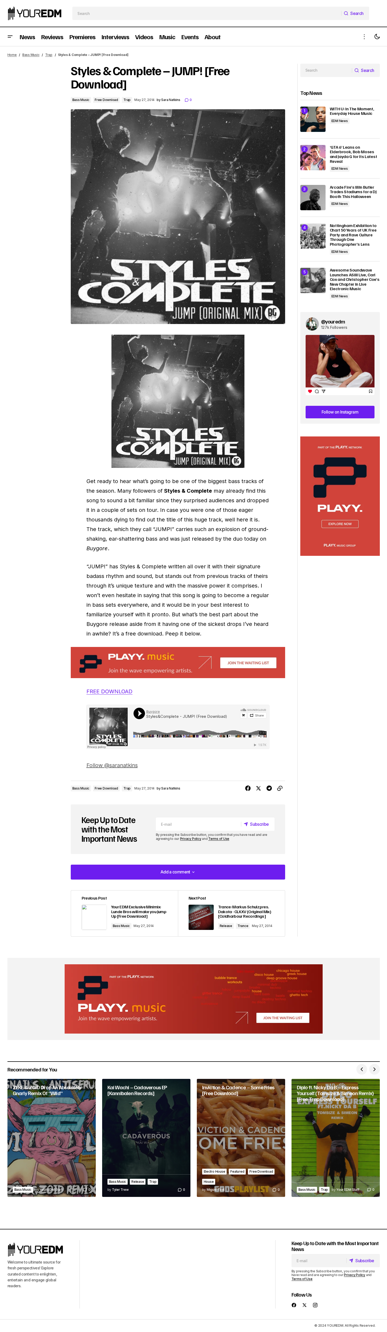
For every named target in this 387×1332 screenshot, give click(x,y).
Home (12, 55)
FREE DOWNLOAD (109, 691)
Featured (237, 1171)
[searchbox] (207, 13)
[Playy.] (194, 999)
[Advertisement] (340, 496)
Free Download (106, 100)
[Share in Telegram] (269, 788)
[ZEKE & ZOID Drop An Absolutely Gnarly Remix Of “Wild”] (51, 1138)
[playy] (178, 662)
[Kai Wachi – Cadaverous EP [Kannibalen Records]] (146, 1138)
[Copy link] (279, 788)
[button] (10, 36)
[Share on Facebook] (248, 788)
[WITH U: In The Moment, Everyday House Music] (313, 119)
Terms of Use (218, 839)
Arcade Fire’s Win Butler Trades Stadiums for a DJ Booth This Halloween (353, 192)
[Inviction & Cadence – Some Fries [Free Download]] (241, 1138)
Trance (243, 926)
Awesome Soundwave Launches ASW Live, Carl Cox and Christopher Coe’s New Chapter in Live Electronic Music (355, 279)
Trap (48, 55)
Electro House (214, 1171)
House (209, 1182)
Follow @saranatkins (112, 765)
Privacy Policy (190, 839)
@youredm (333, 321)
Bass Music (31, 55)
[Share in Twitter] (258, 788)
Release (226, 926)
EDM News (339, 121)
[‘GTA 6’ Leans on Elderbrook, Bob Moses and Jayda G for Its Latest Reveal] (313, 157)
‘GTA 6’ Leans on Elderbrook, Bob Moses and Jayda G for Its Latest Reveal (353, 154)
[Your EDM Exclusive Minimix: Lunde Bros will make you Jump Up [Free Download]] (124, 913)
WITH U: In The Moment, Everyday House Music (352, 111)
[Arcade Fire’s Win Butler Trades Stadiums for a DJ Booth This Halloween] (313, 197)
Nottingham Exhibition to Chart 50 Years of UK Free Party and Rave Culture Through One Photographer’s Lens (353, 235)
